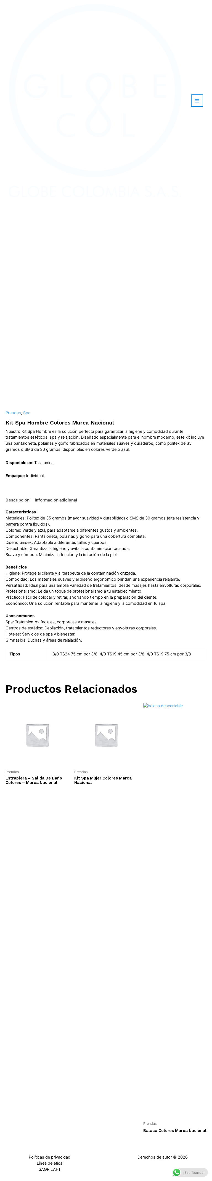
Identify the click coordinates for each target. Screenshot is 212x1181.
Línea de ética (49, 1163)
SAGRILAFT (50, 1169)
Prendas (13, 412)
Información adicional (56, 500)
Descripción (18, 500)
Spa (26, 412)
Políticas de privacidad (49, 1157)
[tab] (18, 500)
